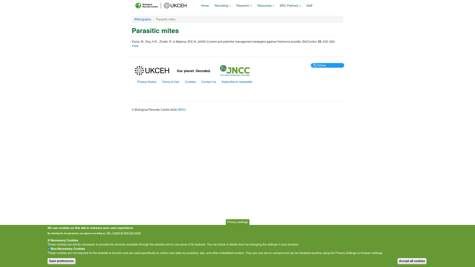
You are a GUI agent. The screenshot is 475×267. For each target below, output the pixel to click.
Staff (309, 5)
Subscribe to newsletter (237, 82)
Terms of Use (170, 82)
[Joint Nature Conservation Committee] (235, 70)
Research (243, 5)
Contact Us (208, 82)
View (135, 46)
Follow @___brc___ (320, 67)
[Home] (164, 5)
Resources (264, 5)
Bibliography (143, 19)
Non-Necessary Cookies (68, 248)
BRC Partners (289, 5)
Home (205, 5)
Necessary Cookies (64, 240)
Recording (221, 5)
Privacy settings (237, 222)
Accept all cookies (412, 260)
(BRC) (182, 109)
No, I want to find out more (124, 233)
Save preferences (61, 260)
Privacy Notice (146, 82)
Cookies (190, 82)
